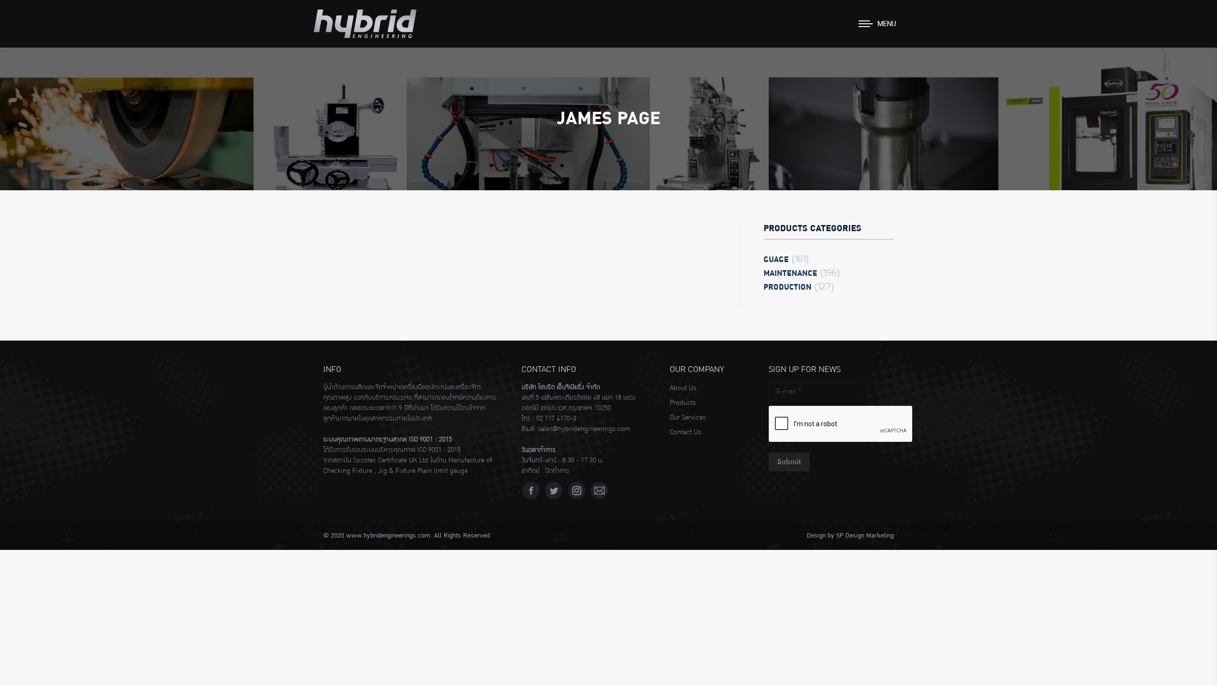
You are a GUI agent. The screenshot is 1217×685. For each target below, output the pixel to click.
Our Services (687, 417)
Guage (776, 259)
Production (787, 287)
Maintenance (790, 273)
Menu (887, 24)
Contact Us (685, 432)
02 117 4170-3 (556, 418)
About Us (683, 388)
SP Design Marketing (865, 535)
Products (682, 403)
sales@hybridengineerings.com (584, 429)
